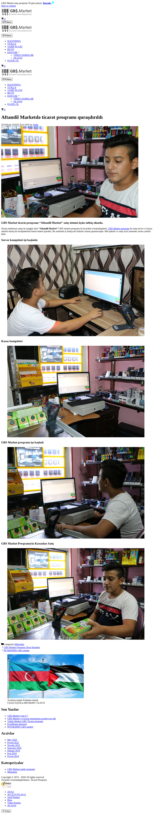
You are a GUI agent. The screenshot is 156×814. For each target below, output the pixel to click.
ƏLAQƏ (17, 58)
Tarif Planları (13, 797)
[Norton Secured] (6, 786)
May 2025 (12, 740)
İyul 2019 (12, 753)
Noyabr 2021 (13, 745)
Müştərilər (19, 644)
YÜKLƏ (11, 44)
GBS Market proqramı (118, 228)
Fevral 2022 (13, 742)
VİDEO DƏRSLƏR (23, 55)
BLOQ (10, 49)
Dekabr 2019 (13, 750)
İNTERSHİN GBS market (16, 650)
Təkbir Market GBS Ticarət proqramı (25, 721)
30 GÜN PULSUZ (16, 794)
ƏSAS (10, 792)
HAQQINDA (14, 41)
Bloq (9, 800)
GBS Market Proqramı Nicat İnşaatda (22, 647)
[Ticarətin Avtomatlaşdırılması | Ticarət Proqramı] (16, 32)
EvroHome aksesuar (17, 724)
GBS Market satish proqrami (21, 769)
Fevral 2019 (13, 756)
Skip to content (8, 6)
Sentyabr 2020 (14, 748)
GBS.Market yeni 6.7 (17, 716)
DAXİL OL (13, 60)
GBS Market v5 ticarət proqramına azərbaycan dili (31, 718)
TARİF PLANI (14, 46)
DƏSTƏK (12, 52)
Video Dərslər (14, 802)
